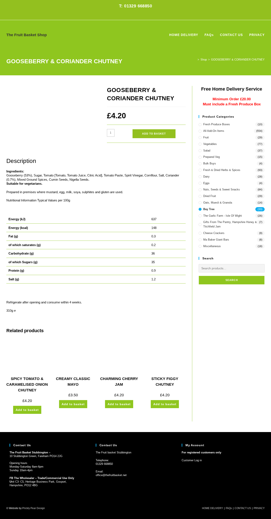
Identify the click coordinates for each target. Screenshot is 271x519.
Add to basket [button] (27, 410)
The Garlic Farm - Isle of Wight (222, 215)
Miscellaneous (212, 246)
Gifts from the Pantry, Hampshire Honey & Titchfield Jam (230, 224)
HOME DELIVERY (212, 508)
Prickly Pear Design (33, 508)
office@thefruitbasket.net (111, 475)
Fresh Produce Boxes (216, 124)
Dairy (206, 176)
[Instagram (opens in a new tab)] (138, 15)
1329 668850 (105, 463)
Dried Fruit (209, 196)
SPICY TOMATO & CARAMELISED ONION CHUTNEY (27, 384)
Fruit (206, 137)
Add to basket (154, 133)
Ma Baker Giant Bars (216, 239)
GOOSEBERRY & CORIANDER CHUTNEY (238, 59)
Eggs (206, 183)
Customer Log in (192, 460)
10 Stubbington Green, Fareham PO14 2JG (36, 456)
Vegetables (210, 144)
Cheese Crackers (213, 233)
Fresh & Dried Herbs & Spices (221, 170)
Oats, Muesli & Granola (217, 202)
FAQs (229, 508)
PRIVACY (259, 508)
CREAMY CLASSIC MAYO (73, 382)
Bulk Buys (209, 163)
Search (231, 280)
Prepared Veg (211, 156)
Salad (206, 150)
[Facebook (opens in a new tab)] (133, 15)
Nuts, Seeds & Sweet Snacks (221, 189)
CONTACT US (243, 508)
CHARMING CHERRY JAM (119, 382)
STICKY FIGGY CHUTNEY (164, 382)
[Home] (195, 59)
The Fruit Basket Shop (26, 35)
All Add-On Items (213, 130)
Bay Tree (208, 209)
